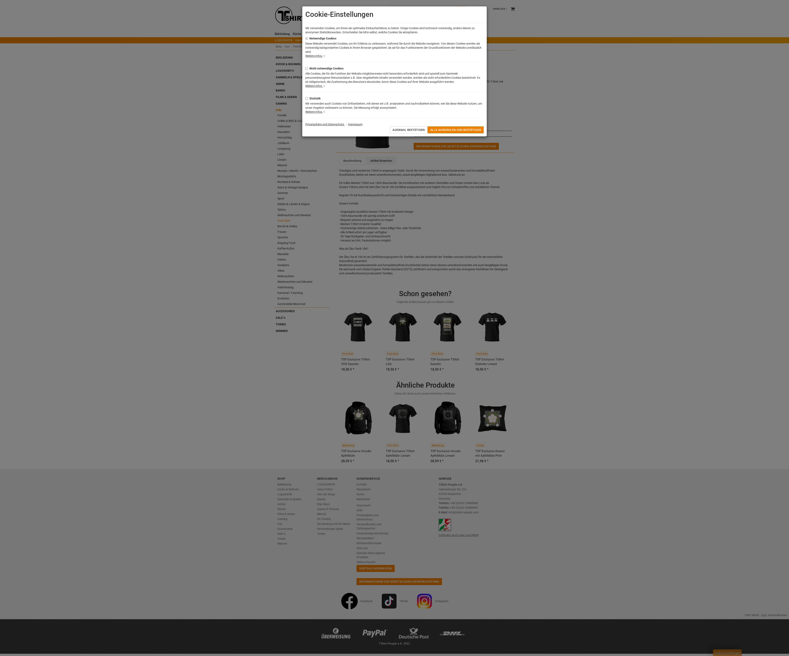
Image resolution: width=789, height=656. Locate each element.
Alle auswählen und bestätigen (455, 130)
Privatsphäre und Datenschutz (325, 124)
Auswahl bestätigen (408, 130)
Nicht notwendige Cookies (326, 68)
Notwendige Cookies (322, 38)
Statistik (315, 98)
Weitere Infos (314, 56)
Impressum (355, 124)
